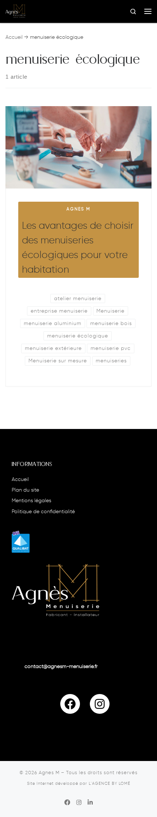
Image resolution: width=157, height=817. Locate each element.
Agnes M (49, 773)
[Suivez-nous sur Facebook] (67, 802)
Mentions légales (31, 501)
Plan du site (25, 490)
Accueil (14, 37)
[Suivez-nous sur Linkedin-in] (90, 802)
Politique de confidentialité (43, 512)
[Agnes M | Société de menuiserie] (15, 11)
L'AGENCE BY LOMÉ (109, 783)
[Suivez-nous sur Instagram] (78, 802)
